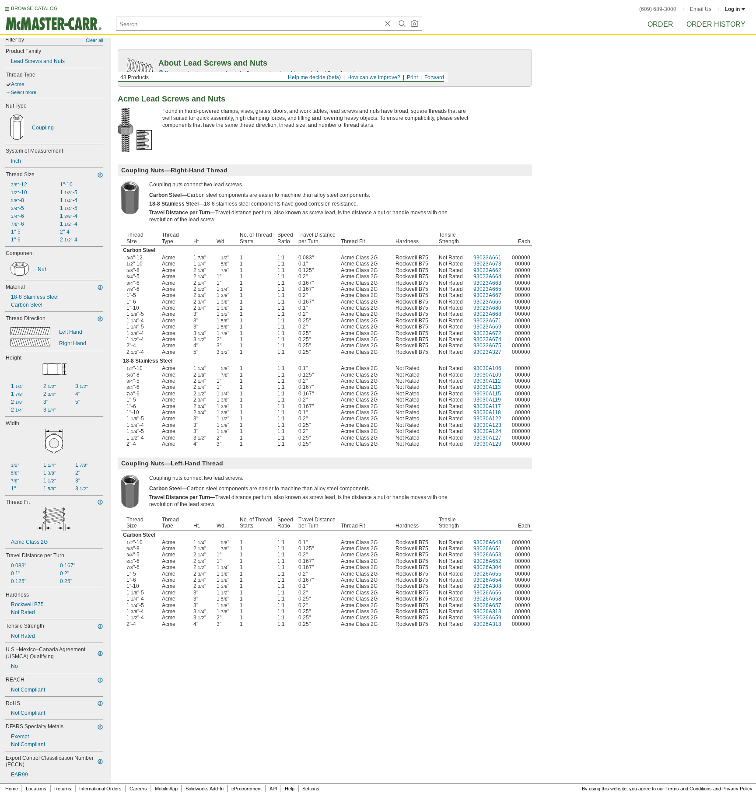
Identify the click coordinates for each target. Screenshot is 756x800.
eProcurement (246, 788)
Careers (138, 788)
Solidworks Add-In (205, 788)
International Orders (100, 788)
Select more (23, 92)
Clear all (94, 40)
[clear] (387, 23)
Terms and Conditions (688, 788)
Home (11, 788)
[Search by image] (414, 23)
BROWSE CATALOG (34, 8)
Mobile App (166, 788)
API (273, 788)
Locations (36, 788)
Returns (62, 788)
